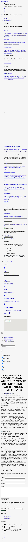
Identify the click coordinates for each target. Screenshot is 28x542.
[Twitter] (4, 9)
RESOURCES (7, 235)
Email (2, 480)
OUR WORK (7, 63)
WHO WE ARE (8, 20)
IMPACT (6, 201)
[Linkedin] (4, 10)
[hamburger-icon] (1, 16)
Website (3, 483)
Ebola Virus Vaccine (9, 341)
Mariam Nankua (9, 393)
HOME (5, 18)
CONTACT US (8, 261)
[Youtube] (4, 12)
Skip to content (4, 1)
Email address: (4, 508)
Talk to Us (6, 313)
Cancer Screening (8, 340)
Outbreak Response (8, 339)
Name (3, 477)
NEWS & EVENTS (9, 238)
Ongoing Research (8, 337)
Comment (3, 486)
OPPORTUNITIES (8, 237)
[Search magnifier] (2, 350)
